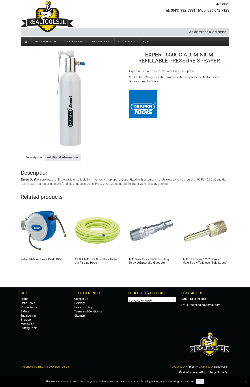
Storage (26, 319)
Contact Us (81, 299)
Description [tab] (34, 157)
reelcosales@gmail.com (205, 305)
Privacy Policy (83, 307)
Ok (200, 381)
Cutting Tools (29, 328)
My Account (222, 3)
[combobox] (152, 299)
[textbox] (152, 301)
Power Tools (29, 307)
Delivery (79, 303)
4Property (192, 366)
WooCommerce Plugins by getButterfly (205, 372)
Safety (25, 311)
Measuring (27, 324)
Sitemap (79, 315)
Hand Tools (28, 303)
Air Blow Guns (169, 77)
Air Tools (152, 81)
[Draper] (143, 104)
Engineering (28, 315)
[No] (245, 381)
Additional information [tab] (62, 157)
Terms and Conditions (88, 311)
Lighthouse (220, 366)
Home (24, 299)
